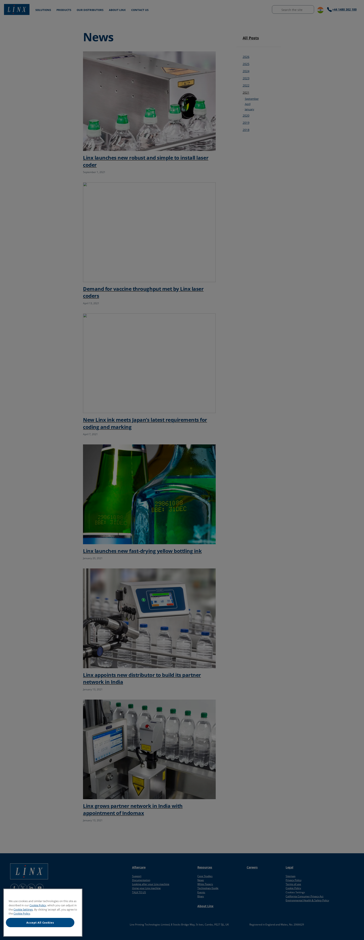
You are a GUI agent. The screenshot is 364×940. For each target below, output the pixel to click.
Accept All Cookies (40, 922)
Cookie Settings (23, 909)
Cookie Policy (37, 905)
